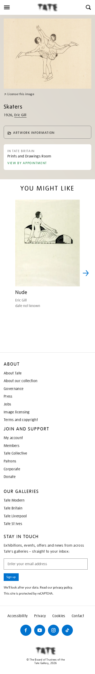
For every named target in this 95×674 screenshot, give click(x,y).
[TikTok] (67, 630)
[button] (88, 7)
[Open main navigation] (18, 7)
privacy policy (62, 587)
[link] (19, 94)
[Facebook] (25, 630)
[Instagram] (53, 630)
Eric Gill (20, 115)
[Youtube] (39, 630)
